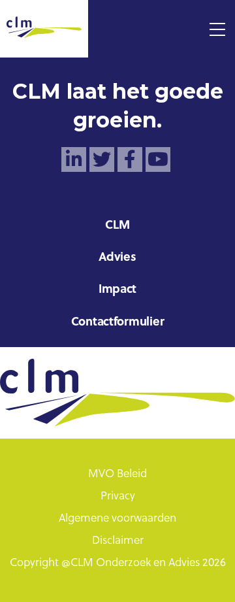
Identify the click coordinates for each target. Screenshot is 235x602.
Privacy (118, 496)
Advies (117, 258)
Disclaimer (118, 541)
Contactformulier (117, 322)
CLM (117, 226)
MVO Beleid (117, 474)
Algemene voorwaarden (117, 518)
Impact (117, 290)
